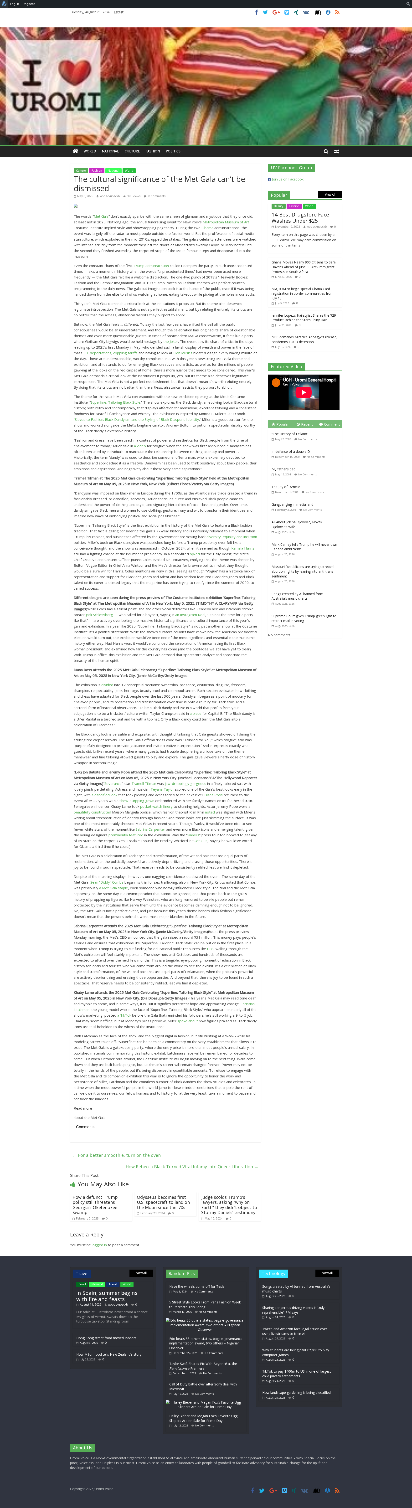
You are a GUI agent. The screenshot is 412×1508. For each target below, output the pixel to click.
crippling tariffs (125, 352)
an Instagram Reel (190, 614)
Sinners (193, 835)
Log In (14, 4)
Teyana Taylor (162, 789)
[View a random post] (336, 151)
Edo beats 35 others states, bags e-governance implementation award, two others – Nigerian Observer (205, 1343)
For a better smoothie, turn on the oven (116, 1155)
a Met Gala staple (113, 887)
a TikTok (124, 1015)
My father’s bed (283, 469)
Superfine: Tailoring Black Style (115, 402)
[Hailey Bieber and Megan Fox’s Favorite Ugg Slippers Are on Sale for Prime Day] (206, 1402)
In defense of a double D (291, 451)
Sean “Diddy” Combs (107, 882)
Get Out (200, 840)
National (110, 151)
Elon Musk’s (182, 352)
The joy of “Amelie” (286, 486)
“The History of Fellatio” (290, 434)
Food (82, 1284)
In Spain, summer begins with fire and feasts (107, 1295)
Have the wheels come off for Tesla (197, 1286)
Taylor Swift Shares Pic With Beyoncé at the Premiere (203, 1366)
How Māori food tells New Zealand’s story (108, 1354)
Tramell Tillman (143, 783)
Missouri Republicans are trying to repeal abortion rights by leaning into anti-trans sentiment (303, 571)
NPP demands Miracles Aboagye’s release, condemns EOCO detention (304, 339)
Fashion (152, 151)
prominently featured (125, 835)
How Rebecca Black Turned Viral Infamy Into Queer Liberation (192, 1166)
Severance (113, 783)
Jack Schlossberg (99, 614)
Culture (132, 151)
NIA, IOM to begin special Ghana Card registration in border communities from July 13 (303, 293)
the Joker (170, 341)
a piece (195, 713)
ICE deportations (97, 352)
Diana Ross (213, 795)
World (90, 151)
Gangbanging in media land (292, 504)
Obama (207, 227)
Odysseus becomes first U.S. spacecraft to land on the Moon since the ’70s (163, 1202)
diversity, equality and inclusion (231, 536)
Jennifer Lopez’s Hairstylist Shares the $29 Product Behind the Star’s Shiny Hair (304, 317)
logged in (99, 1244)
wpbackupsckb (110, 196)
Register (29, 4)
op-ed (195, 553)
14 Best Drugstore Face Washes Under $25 (300, 217)
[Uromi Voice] (75, 151)
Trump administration (151, 265)
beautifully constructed (92, 812)
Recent (307, 424)
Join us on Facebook (288, 179)
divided (107, 684)
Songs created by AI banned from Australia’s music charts (297, 596)
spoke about (187, 1021)
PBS (210, 948)
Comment (332, 424)
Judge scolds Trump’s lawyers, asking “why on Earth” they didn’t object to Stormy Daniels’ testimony (229, 1204)
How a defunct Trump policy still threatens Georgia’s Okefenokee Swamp (95, 1204)
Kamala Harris (242, 548)
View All (330, 195)
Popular (282, 424)
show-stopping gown (136, 800)
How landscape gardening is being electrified (296, 1392)
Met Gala (101, 216)
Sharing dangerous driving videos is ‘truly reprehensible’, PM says (293, 1310)
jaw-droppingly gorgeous (185, 783)
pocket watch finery (156, 806)
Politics (173, 151)
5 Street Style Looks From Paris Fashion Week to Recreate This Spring (205, 1304)
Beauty (278, 206)
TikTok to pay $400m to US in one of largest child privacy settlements (296, 1373)
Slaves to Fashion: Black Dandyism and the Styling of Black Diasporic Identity (137, 419)
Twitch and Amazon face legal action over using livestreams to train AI (294, 1331)
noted (210, 812)
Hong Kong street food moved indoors (106, 1338)
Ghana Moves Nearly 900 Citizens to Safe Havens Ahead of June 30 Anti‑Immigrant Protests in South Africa (304, 267)
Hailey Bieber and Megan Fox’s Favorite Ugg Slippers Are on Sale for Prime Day (203, 1418)
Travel (113, 1284)
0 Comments (156, 196)
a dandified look (104, 795)
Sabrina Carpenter (150, 829)
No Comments (307, 439)
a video (140, 445)
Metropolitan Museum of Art (226, 222)
